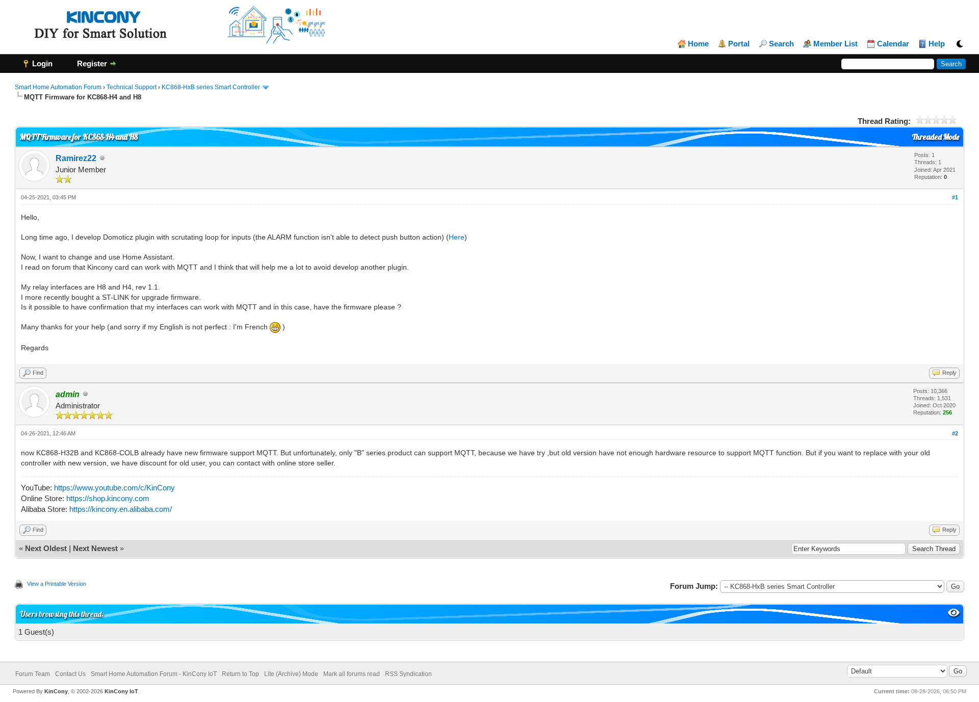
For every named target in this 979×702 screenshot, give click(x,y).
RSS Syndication (408, 674)
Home (698, 44)
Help (937, 44)
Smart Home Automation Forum (58, 87)
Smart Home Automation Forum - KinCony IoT (154, 674)
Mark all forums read (351, 674)
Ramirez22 (76, 158)
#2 (955, 433)
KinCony (56, 691)
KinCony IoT (121, 691)
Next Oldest (46, 548)
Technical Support (132, 87)
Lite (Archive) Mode (291, 674)
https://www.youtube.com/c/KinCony (114, 487)
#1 (955, 197)
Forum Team (32, 674)
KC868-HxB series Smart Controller (211, 87)
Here (457, 237)
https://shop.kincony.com (107, 498)
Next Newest (95, 548)
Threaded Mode (935, 137)
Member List (835, 44)
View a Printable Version (56, 584)
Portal (739, 44)
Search (781, 44)
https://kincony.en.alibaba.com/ (120, 509)
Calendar (893, 44)
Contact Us (70, 674)
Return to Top (240, 674)
